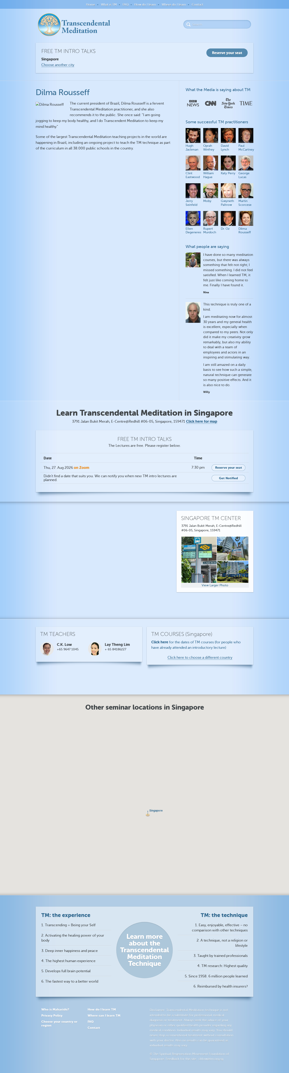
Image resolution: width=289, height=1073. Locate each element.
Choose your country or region (59, 1023)
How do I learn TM (102, 1009)
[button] (147, 814)
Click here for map (201, 421)
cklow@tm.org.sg (211, 1059)
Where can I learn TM (104, 1015)
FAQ (125, 4)
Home (90, 4)
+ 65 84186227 (115, 649)
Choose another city (57, 65)
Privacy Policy (51, 1015)
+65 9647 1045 (68, 649)
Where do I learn (174, 4)
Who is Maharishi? (55, 1009)
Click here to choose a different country (200, 658)
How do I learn (145, 4)
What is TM (109, 4)
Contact (197, 4)
